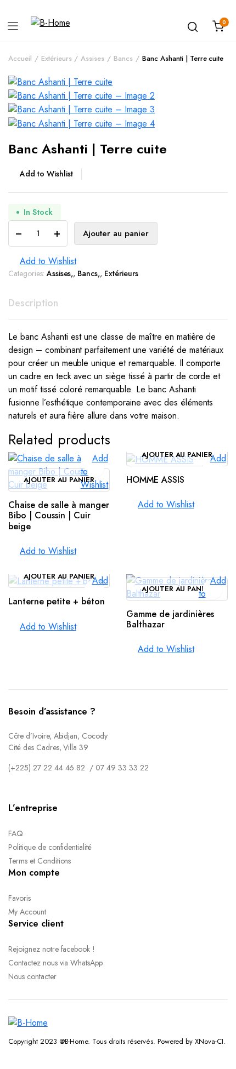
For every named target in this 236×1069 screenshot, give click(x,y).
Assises (92, 58)
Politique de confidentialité (50, 847)
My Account (27, 911)
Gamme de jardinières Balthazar (170, 619)
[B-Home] (50, 26)
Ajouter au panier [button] (59, 480)
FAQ (15, 833)
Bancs (123, 58)
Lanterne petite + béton (56, 601)
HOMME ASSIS (155, 479)
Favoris (19, 898)
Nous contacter (32, 976)
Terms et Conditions (39, 860)
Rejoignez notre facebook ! (51, 949)
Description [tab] (33, 303)
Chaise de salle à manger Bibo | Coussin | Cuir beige (58, 515)
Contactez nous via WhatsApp (55, 962)
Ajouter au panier (116, 233)
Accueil (20, 58)
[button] (45, 174)
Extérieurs (56, 58)
